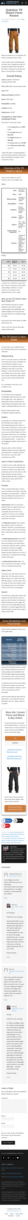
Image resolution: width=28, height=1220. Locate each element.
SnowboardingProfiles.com (14, 1211)
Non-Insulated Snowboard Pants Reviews (12, 834)
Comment (4, 1098)
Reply (5, 898)
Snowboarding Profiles (10, 2)
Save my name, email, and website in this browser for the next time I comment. (12, 1135)
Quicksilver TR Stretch (10, 838)
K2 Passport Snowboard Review (15, 1176)
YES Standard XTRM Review (13, 1173)
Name (3, 1116)
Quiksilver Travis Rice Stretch (13, 842)
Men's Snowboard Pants (16, 832)
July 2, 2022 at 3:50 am (15, 876)
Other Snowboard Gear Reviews (10, 836)
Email (3, 1123)
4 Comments (4, 21)
